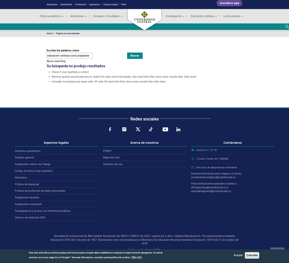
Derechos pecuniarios (27, 151)
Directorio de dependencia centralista (216, 167)
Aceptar (238, 255)
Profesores (80, 4)
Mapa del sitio (111, 157)
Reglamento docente (27, 197)
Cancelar (252, 255)
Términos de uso (113, 164)
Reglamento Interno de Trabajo (33, 164)
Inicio (50, 33)
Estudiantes (66, 4)
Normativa (21, 177)
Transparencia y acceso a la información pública (42, 210)
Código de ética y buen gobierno (34, 170)
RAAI (123, 4)
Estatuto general (24, 157)
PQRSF (107, 151)
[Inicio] (144, 19)
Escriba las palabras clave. (63, 50)
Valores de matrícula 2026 (30, 217)
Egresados (94, 4)
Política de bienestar (27, 184)
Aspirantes (52, 4)
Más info (136, 257)
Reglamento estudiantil (28, 204)
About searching (56, 61)
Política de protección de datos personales (40, 190)
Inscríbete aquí (229, 3)
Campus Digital (110, 4)
